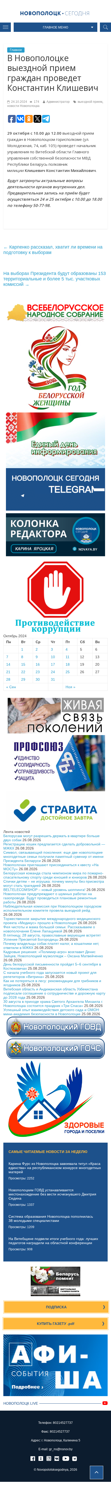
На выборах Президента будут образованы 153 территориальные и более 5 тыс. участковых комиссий (54, 279)
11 (67, 657)
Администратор (58, 102)
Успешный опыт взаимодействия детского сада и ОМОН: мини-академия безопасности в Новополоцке (51, 1012)
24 (53, 672)
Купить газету (55, 1324)
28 (8, 679)
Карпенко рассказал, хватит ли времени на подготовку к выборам (52, 249)
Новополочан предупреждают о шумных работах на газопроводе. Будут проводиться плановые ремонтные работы (50, 898)
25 (68, 672)
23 (38, 672)
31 (53, 679)
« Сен (11, 687)
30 (38, 679)
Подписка (56, 1307)
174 (36, 102)
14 (8, 664)
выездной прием (90, 102)
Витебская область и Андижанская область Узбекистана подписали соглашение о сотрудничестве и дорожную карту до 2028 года (54, 993)
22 (23, 672)
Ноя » (70, 687)
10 (53, 657)
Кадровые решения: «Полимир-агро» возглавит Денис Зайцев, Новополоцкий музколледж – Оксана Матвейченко (53, 954)
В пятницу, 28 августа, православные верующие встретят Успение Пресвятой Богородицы (52, 937)
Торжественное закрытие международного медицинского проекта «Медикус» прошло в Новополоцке (51, 921)
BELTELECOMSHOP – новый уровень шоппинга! (44, 890)
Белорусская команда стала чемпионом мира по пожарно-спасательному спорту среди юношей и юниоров (53, 875)
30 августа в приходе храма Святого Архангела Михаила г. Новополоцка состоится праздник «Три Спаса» (53, 1003)
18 (68, 664)
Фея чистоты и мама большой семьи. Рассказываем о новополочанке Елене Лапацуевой (49, 929)
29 (23, 679)
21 (8, 672)
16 (38, 664)
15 (23, 664)
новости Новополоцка (23, 106)
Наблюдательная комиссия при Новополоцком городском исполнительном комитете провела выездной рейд (52, 908)
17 (53, 664)
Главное (16, 50)
